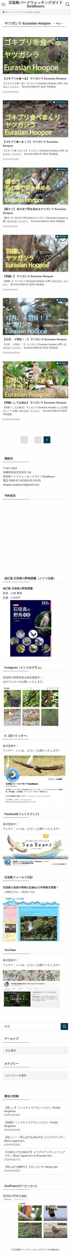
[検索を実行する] (64, 1026)
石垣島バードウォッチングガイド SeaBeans (35, 4)
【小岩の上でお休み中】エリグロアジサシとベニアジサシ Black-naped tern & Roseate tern (34, 1156)
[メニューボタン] (3, 4)
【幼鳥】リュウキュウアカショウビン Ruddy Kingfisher (31, 1126)
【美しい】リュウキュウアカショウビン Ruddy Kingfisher (32, 1111)
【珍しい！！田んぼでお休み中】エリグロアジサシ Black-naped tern (34, 1141)
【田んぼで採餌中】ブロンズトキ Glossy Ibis (31, 1168)
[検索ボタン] (67, 4)
